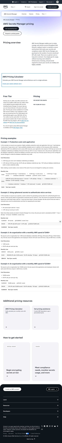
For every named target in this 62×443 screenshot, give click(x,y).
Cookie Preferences (35, 433)
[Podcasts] (57, 426)
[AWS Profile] (57, 2)
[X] (42, 426)
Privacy (5, 433)
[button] (52, 7)
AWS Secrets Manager (8, 19)
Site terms (11, 433)
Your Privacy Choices (20, 433)
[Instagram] (49, 426)
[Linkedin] (47, 426)
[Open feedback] (60, 221)
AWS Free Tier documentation (17, 122)
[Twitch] (52, 426)
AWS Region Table (17, 127)
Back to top (30, 439)
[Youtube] (55, 426)
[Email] (42, 429)
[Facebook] (44, 426)
